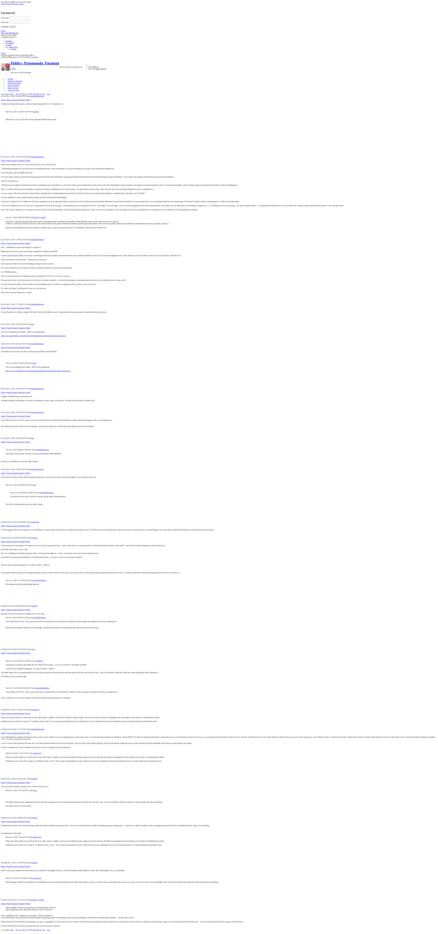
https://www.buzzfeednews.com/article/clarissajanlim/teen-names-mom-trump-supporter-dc (33, 336)
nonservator (35, 522)
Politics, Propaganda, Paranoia (35, 63)
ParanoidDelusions (37, 96)
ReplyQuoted (12, 100)
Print (28, 100)
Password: (4, 22)
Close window (6, 4)
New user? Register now (10, 33)
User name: (5, 18)
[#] (2, 96)
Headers (21, 100)
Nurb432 (35, 112)
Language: (5, 27)
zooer (32, 324)
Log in (3, 31)
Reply (3, 100)
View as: (91, 69)
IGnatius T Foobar (39, 217)
